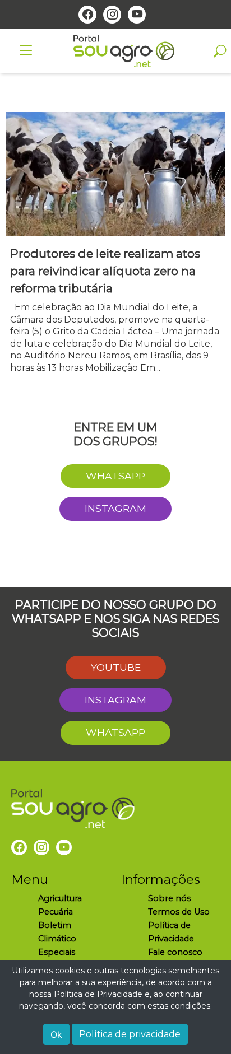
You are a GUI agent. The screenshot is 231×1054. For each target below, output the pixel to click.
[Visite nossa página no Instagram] (112, 15)
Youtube (116, 667)
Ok (56, 1034)
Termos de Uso (179, 912)
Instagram (115, 508)
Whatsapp (115, 732)
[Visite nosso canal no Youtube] (137, 15)
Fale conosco (175, 952)
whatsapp (115, 476)
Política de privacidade (130, 1034)
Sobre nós (169, 898)
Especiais (56, 952)
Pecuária (55, 912)
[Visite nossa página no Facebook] (87, 15)
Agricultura (60, 898)
